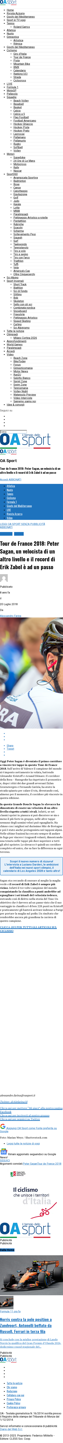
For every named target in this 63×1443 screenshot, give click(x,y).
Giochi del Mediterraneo (21, 16)
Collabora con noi (15, 1395)
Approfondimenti (16, 341)
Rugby (17, 144)
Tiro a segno (20, 254)
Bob (15, 297)
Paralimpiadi (20, 214)
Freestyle (19, 314)
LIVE (9, 83)
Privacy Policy (14, 1399)
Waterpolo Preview (24, 394)
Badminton (19, 181)
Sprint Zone (20, 381)
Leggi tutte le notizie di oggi (23, 1143)
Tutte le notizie (15, 331)
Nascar (17, 170)
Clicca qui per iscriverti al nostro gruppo (24, 1115)
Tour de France (22, 57)
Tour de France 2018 (49, 1163)
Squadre (11, 97)
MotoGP (11, 90)
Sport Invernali (15, 281)
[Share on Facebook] (35, 733)
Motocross (19, 164)
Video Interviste (22, 398)
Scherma (18, 231)
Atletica (11, 30)
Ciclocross (19, 80)
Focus (17, 364)
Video (10, 354)
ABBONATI (15, 479)
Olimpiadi (12, 334)
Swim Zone (20, 384)
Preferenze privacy (16, 1407)
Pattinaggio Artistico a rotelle (30, 217)
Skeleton (18, 301)
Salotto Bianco (21, 378)
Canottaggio (20, 191)
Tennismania (20, 388)
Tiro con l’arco (21, 257)
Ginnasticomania (23, 368)
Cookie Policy (13, 1403)
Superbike (19, 157)
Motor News (20, 371)
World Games (15, 344)
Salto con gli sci (22, 304)
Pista (16, 60)
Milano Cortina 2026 (25, 337)
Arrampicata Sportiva (25, 177)
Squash (17, 237)
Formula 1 (12, 87)
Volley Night (20, 391)
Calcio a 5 (19, 114)
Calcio (17, 110)
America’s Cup (21, 271)
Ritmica (17, 43)
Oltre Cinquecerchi (24, 274)
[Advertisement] (31, 977)
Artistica (18, 40)
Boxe (16, 184)
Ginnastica (13, 36)
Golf (15, 197)
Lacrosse (19, 134)
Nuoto (10, 33)
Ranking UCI (20, 73)
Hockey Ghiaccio (23, 124)
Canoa (17, 187)
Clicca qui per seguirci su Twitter (20, 1119)
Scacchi (18, 227)
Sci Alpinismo (21, 327)
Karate (17, 204)
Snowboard (20, 311)
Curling (17, 324)
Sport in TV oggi (16, 20)
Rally (16, 167)
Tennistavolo (20, 247)
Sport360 (12, 174)
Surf (15, 241)
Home (10, 10)
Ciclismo (12, 50)
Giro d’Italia (20, 53)
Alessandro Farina (10, 615)
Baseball (18, 104)
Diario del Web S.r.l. (11, 1429)
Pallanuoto (19, 140)
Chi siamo (12, 1387)
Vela (16, 267)
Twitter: (13, 1102)
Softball (18, 147)
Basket (17, 107)
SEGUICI (5, 1160)
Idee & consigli (15, 404)
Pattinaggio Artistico (25, 317)
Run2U (17, 374)
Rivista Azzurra (16, 13)
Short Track (20, 284)
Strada (17, 77)
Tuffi (15, 264)
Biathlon (18, 287)
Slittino (17, 294)
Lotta (16, 207)
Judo (16, 201)
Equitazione (20, 194)
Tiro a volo (19, 251)
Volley (17, 150)
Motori (10, 154)
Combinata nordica (24, 307)
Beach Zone (20, 358)
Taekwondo (20, 244)
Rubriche (18, 224)
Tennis (10, 23)
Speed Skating (22, 321)
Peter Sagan (30, 1163)
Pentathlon (19, 221)
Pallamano (19, 137)
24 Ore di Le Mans (24, 160)
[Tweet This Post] (35, 736)
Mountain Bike (21, 63)
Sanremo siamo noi (24, 401)
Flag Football (21, 117)
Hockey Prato (21, 130)
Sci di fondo (20, 291)
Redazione (12, 1391)
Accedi (11, 351)
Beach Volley (21, 100)
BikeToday (19, 361)
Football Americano (24, 120)
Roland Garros (21, 26)
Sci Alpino (12, 277)
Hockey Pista (21, 127)
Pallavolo (12, 93)
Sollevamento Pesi (24, 234)
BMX (16, 67)
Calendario (19, 70)
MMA (16, 211)
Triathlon (18, 261)
